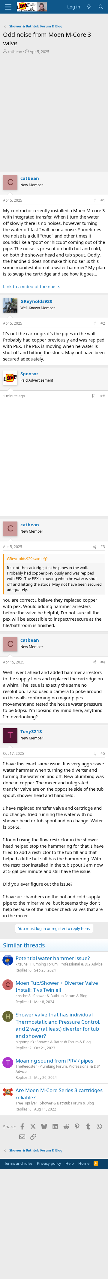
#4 (102, 662)
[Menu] (8, 7)
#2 (102, 323)
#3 (102, 546)
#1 (102, 200)
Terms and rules (18, 1163)
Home (83, 1163)
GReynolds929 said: (24, 558)
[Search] (101, 6)
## (102, 396)
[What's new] (89, 6)
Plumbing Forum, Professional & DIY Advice (66, 964)
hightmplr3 (25, 1041)
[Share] (94, 200)
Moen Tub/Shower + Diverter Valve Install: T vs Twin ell (57, 986)
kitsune (22, 964)
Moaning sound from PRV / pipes (54, 1060)
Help (69, 1163)
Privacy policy (49, 1163)
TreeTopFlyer (26, 1103)
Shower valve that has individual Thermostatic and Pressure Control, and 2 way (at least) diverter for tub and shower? (58, 1025)
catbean (15, 51)
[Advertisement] (54, 114)
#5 (102, 753)
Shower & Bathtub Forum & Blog (60, 995)
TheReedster (26, 1066)
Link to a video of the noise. (31, 286)
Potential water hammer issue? (53, 958)
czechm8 (23, 995)
